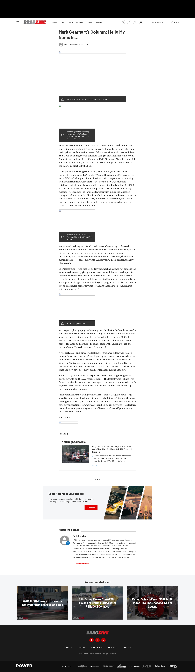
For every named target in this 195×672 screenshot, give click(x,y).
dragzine (94, 465)
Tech (71, 22)
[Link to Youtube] (141, 22)
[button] (92, 73)
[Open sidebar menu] (17, 22)
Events (89, 22)
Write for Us (112, 647)
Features (98, 22)
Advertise (126, 647)
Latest (54, 22)
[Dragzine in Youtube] (103, 640)
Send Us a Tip (97, 647)
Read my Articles (82, 563)
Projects (79, 22)
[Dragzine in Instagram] (97, 640)
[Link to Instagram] (135, 22)
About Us (68, 647)
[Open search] (123, 22)
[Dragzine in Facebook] (91, 640)
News (63, 22)
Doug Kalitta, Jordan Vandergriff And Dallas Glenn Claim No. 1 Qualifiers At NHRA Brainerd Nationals (112, 449)
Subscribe (91, 507)
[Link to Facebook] (129, 22)
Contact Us (82, 647)
